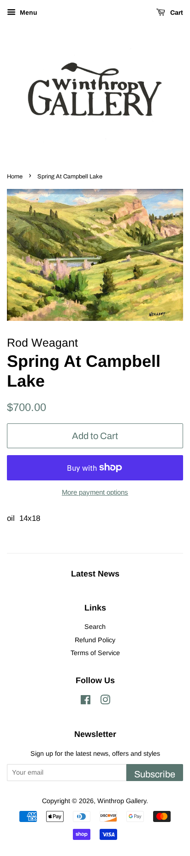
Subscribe (154, 774)
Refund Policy (95, 640)
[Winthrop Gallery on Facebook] (85, 701)
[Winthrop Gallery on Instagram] (105, 701)
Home (15, 176)
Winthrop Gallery (121, 801)
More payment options (95, 492)
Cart (176, 12)
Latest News (95, 573)
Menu (27, 12)
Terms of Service (95, 652)
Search (95, 626)
